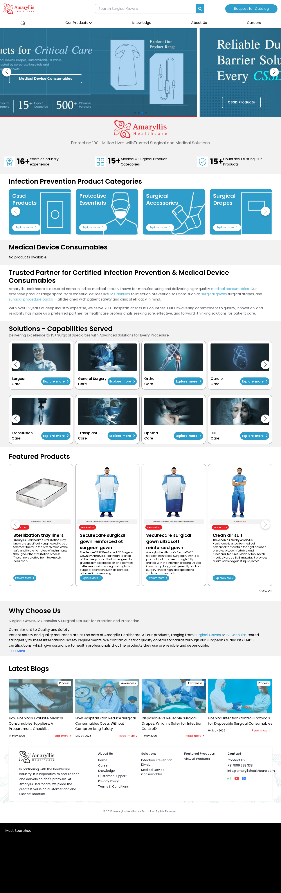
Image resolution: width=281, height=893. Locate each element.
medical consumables (230, 288)
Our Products (76, 22)
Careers (254, 22)
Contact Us (236, 760)
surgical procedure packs (31, 299)
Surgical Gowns (208, 634)
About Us (199, 22)
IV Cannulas (120, 294)
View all (265, 591)
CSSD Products (41, 102)
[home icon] (22, 22)
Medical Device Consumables (152, 772)
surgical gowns (214, 294)
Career (103, 765)
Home (102, 760)
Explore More (24, 578)
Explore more (24, 227)
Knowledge (141, 22)
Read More (17, 651)
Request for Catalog (251, 8)
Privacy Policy (108, 781)
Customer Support (112, 776)
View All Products (197, 759)
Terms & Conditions (113, 786)
